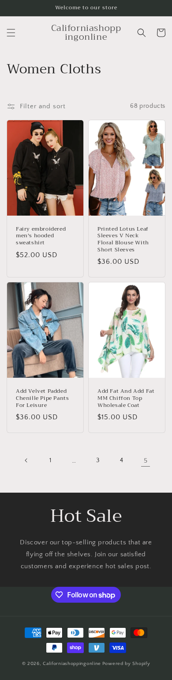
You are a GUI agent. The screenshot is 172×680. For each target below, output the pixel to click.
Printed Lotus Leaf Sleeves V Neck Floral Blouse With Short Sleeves (123, 239)
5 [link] (146, 460)
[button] (11, 32)
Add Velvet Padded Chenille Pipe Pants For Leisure (42, 398)
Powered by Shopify (126, 663)
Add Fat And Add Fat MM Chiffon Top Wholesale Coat (125, 398)
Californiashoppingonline (72, 663)
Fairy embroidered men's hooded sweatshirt (41, 236)
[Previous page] (26, 460)
